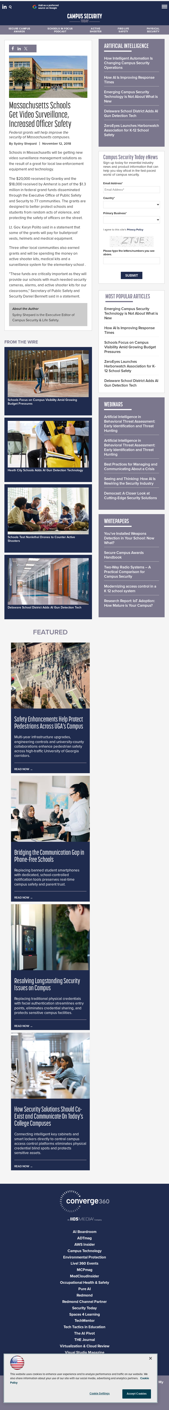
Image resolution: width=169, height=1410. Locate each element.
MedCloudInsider (84, 1276)
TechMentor (85, 1320)
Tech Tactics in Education (84, 1327)
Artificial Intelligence (126, 46)
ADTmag (84, 1238)
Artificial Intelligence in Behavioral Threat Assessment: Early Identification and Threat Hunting (129, 424)
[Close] (150, 1358)
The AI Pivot (84, 1333)
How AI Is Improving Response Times (129, 79)
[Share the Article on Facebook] (11, 48)
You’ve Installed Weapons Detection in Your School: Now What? (129, 538)
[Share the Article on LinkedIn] (18, 48)
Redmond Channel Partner (84, 1301)
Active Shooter (96, 30)
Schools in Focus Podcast (60, 30)
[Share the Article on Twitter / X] (25, 48)
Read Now (21, 769)
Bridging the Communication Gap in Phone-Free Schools (49, 856)
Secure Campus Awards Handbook (124, 555)
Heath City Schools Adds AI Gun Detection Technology (45, 470)
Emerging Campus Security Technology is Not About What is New (131, 97)
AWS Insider (84, 1244)
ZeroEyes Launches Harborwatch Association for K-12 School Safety (131, 130)
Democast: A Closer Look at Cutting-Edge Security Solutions (130, 495)
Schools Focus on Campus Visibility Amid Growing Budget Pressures (130, 347)
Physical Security (153, 30)
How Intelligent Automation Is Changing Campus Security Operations (128, 63)
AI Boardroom (84, 1231)
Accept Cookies (137, 1393)
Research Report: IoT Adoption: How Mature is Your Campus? (129, 603)
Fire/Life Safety (123, 30)
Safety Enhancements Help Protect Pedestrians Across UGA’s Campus (48, 723)
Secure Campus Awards (19, 30)
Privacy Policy (135, 229)
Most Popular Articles (127, 297)
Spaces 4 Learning (84, 1314)
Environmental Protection (84, 1257)
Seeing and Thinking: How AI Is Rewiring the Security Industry (130, 481)
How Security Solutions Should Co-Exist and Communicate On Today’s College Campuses (48, 1116)
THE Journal (84, 1339)
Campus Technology (85, 1251)
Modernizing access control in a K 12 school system (130, 588)
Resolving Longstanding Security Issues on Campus (47, 985)
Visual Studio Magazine (84, 1352)
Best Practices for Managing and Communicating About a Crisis (130, 466)
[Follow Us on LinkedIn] (5, 7)
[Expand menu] (164, 7)
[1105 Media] (84, 1219)
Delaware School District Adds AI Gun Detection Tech (44, 607)
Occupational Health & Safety (84, 1282)
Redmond (85, 1295)
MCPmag (84, 1270)
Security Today (84, 1308)
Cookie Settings (100, 1393)
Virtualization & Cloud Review (84, 1346)
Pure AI (84, 1289)
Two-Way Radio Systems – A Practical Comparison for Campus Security (127, 572)
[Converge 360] (84, 1201)
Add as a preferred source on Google (48, 6)
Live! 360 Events (84, 1263)
